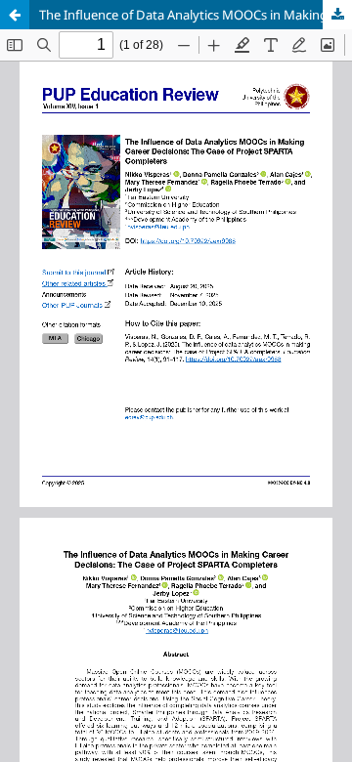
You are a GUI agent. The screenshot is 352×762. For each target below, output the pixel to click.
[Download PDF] (337, 14)
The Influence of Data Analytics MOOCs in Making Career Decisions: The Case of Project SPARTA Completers (195, 14)
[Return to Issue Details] (14, 14)
